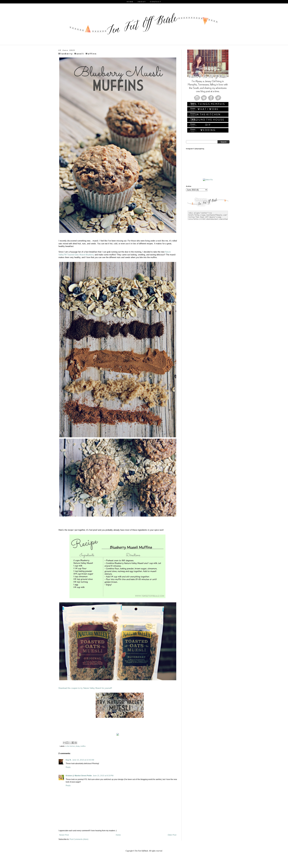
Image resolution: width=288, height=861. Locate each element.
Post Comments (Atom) (79, 839)
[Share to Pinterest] (75, 742)
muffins (83, 746)
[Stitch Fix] (208, 180)
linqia (78, 746)
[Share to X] (70, 742)
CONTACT (155, 2)
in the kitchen (70, 746)
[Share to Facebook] (72, 742)
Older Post (172, 835)
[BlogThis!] (67, 742)
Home (118, 835)
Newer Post (64, 835)
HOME (130, 2)
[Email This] (64, 742)
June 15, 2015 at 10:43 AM (83, 760)
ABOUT (142, 2)
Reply (68, 767)
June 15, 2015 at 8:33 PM (103, 776)
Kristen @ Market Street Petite (79, 776)
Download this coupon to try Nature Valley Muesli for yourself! (85, 688)
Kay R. (68, 760)
